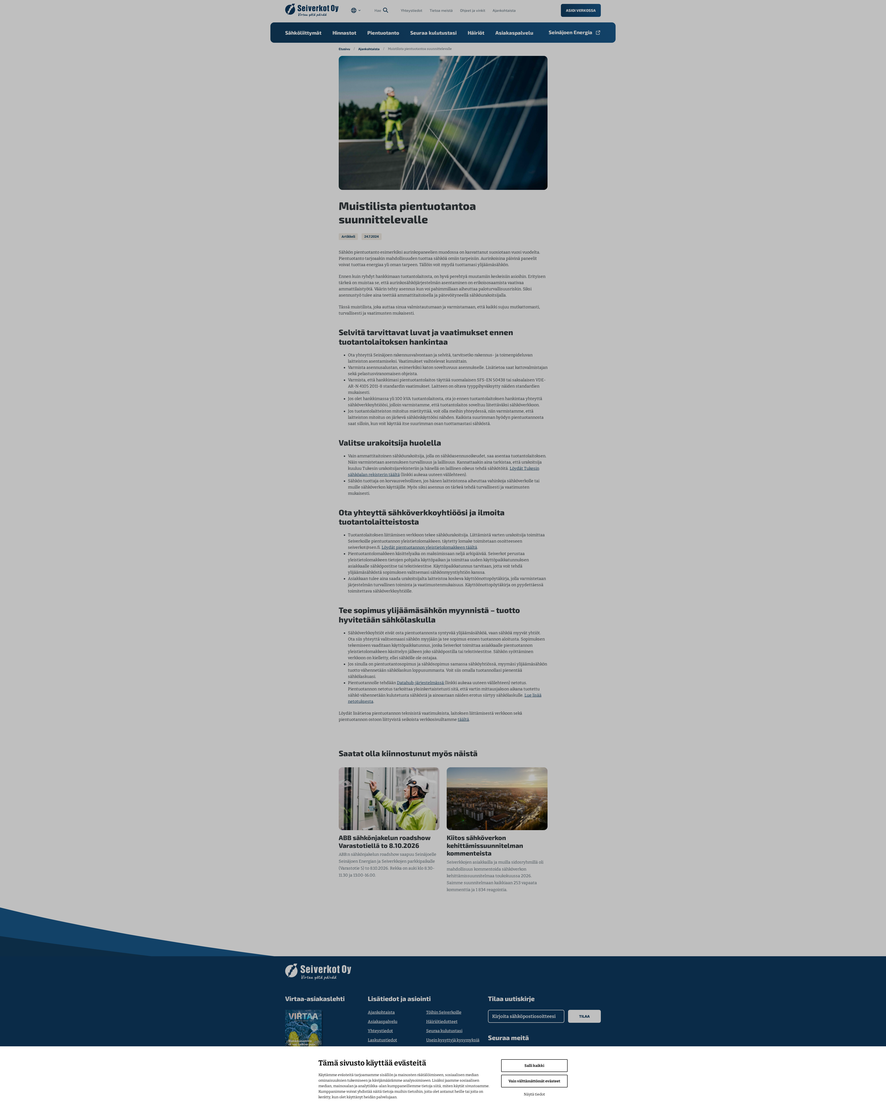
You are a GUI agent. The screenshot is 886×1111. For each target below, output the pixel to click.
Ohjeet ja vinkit (472, 10)
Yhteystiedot (411, 10)
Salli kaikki (534, 1065)
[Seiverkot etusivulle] (311, 10)
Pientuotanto (383, 33)
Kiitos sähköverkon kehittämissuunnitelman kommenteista (485, 845)
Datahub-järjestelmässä (421, 682)
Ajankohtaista (504, 10)
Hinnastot (344, 33)
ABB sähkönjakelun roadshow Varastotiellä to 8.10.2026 (384, 841)
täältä (463, 719)
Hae (377, 10)
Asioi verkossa (581, 10)
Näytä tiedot (534, 1094)
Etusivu (344, 49)
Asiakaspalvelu (514, 33)
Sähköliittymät (303, 33)
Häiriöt (476, 33)
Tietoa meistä (441, 10)
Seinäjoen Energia (570, 32)
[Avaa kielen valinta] (356, 10)
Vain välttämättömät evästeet (534, 1081)
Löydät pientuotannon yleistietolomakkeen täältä (429, 547)
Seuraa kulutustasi (433, 33)
